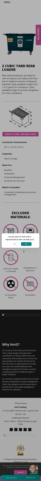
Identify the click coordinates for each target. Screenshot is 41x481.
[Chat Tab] (20, 240)
